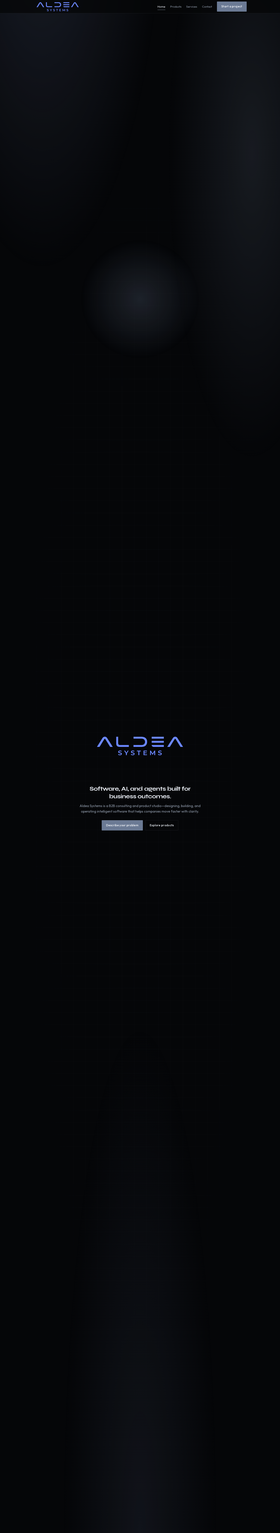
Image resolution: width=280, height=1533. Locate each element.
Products (176, 6)
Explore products (162, 825)
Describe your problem (122, 825)
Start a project (231, 6)
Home (161, 6)
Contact (207, 6)
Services (191, 6)
